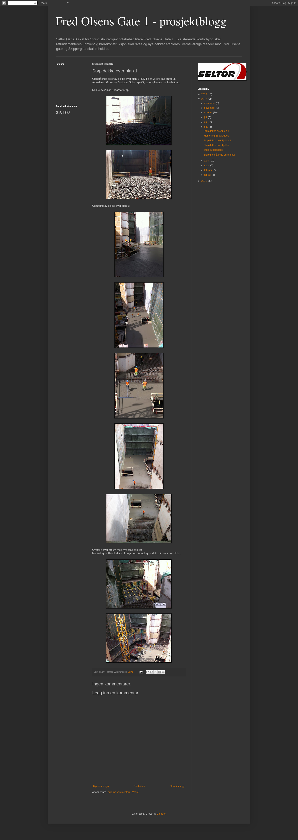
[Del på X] (155, 672)
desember (210, 103)
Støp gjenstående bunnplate (219, 154)
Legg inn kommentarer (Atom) (122, 792)
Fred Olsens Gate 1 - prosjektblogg (141, 21)
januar (208, 174)
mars (207, 165)
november (210, 107)
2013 (204, 94)
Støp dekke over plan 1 (216, 131)
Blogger (161, 813)
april (207, 160)
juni (206, 122)
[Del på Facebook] (159, 672)
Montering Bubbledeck (216, 135)
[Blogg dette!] (152, 672)
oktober (208, 112)
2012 (204, 99)
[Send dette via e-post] (148, 672)
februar (208, 170)
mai (206, 126)
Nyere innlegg (101, 786)
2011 (204, 181)
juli (206, 117)
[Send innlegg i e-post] (141, 672)
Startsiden (139, 786)
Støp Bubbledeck (213, 149)
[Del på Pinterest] (163, 672)
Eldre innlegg (177, 786)
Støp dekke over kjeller (216, 145)
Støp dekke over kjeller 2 (217, 140)
